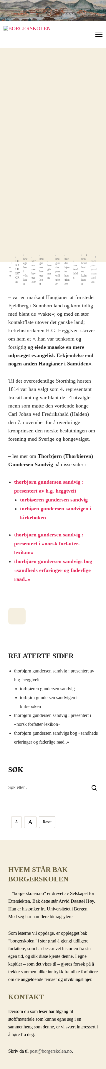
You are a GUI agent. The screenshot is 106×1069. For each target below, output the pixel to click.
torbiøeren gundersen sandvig (54, 500)
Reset (47, 822)
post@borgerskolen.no (51, 1051)
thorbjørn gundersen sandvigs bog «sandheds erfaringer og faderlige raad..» (53, 570)
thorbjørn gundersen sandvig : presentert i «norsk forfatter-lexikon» (49, 543)
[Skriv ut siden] (17, 616)
